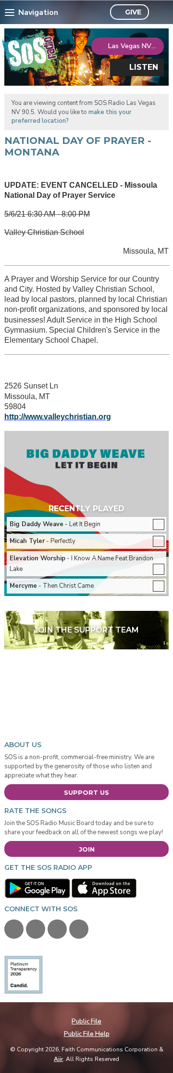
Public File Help (87, 1034)
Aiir (58, 1059)
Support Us (86, 792)
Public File (86, 1021)
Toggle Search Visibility (158, 12)
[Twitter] (35, 929)
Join (87, 849)
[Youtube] (57, 929)
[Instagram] (78, 929)
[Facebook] (14, 929)
